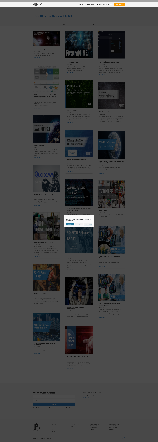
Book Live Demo (120, 4)
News (111, 4)
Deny (79, 224)
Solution (81, 4)
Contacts (106, 4)
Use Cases (87, 4)
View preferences (88, 224)
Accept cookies (70, 224)
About (92, 4)
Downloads (99, 4)
